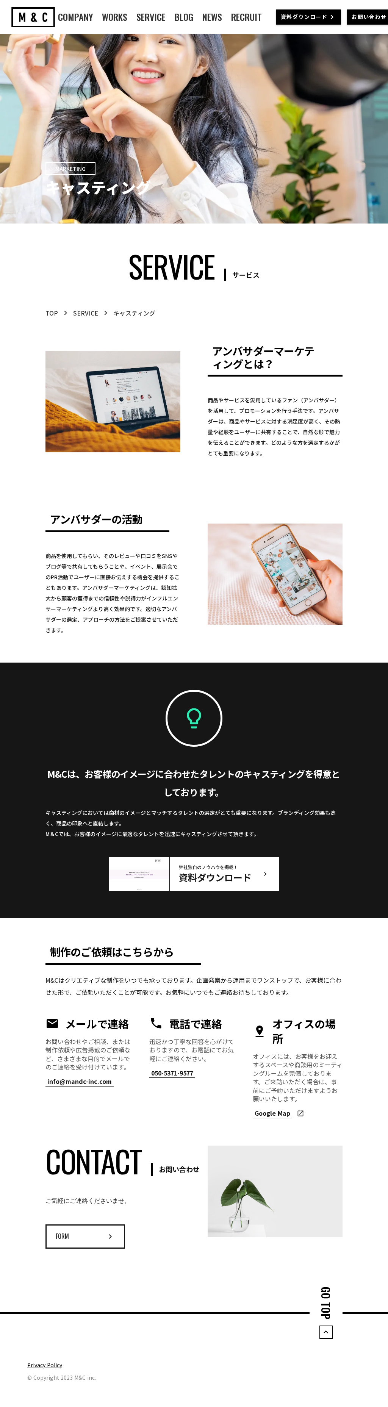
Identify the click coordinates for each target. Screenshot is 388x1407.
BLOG (184, 17)
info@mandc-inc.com (79, 1081)
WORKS (114, 17)
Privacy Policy (44, 1365)
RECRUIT (246, 17)
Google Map (272, 1113)
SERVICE (151, 17)
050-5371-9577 (172, 1073)
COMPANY (75, 17)
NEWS (212, 17)
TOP (51, 313)
